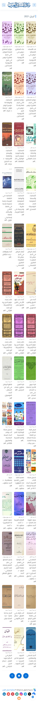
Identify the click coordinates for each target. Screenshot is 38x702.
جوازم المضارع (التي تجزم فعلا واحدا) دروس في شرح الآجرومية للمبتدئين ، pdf (19, 109)
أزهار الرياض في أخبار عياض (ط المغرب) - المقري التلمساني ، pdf (32, 259)
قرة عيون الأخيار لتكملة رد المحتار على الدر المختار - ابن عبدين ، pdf (31, 391)
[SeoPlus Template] (34, 689)
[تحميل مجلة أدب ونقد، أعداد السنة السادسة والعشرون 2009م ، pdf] (7, 413)
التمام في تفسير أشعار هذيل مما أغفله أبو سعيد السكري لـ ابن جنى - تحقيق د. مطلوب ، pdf (31, 570)
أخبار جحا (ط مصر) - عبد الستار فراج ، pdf (8, 617)
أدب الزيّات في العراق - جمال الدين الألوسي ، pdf (19, 617)
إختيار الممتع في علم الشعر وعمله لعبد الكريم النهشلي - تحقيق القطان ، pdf (7, 567)
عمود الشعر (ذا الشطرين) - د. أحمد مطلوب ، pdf (7, 524)
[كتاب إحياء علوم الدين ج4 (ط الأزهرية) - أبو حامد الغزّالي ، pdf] (7, 283)
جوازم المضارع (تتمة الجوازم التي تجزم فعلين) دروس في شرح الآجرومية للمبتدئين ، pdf (7, 59)
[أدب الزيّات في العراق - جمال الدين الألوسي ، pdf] (19, 597)
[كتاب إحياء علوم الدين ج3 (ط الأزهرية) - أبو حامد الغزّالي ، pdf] (31, 326)
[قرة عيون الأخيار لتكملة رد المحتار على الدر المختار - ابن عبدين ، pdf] (31, 368)
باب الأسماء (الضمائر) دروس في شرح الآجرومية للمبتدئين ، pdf (32, 57)
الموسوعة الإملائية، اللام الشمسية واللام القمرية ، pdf (19, 435)
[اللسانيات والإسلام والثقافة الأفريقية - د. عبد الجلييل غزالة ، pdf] (7, 134)
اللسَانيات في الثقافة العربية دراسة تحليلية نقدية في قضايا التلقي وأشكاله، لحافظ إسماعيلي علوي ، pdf (7, 207)
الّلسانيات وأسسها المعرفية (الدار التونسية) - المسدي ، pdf (31, 202)
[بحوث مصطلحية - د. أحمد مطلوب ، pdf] (7, 461)
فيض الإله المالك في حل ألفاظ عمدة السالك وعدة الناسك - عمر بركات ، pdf (31, 437)
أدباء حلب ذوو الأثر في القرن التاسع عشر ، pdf (19, 303)
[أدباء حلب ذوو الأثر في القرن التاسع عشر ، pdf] (19, 283)
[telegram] (25, 694)
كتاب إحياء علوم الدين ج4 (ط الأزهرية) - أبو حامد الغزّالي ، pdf (7, 305)
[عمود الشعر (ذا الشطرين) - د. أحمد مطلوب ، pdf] (7, 504)
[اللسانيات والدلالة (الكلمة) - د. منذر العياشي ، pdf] (31, 134)
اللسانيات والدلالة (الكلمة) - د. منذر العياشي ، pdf (31, 156)
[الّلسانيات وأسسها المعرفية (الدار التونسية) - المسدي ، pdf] (31, 179)
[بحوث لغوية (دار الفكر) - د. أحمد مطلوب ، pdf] (31, 504)
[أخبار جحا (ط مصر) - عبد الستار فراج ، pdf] (7, 597)
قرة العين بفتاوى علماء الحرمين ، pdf (19, 387)
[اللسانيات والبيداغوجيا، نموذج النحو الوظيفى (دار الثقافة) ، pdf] (19, 134)
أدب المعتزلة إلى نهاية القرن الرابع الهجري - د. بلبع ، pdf (31, 618)
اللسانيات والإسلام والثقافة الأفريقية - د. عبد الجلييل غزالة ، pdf (7, 157)
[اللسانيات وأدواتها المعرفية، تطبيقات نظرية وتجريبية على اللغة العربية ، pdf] (19, 179)
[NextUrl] (12, 675)
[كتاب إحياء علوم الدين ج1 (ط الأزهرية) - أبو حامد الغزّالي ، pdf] (7, 326)
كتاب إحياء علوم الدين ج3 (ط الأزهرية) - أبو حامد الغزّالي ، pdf (31, 347)
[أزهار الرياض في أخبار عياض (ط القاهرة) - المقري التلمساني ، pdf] (19, 235)
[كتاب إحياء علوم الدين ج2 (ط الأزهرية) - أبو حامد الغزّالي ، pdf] (19, 326)
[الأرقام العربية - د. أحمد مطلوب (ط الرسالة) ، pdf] (19, 504)
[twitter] (29, 694)
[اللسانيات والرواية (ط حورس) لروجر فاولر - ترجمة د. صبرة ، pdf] (7, 83)
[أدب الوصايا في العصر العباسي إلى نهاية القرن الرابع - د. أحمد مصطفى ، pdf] (19, 543)
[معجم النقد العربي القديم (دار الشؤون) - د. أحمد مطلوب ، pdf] (19, 461)
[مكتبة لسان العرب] (19, 5)
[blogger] (19, 698)
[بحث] (3, 5)
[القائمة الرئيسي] (34, 5)
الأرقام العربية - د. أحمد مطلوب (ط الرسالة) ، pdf (19, 524)
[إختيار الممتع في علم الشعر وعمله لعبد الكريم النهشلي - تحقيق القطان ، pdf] (7, 543)
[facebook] (33, 694)
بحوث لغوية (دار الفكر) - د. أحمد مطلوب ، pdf (31, 524)
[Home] (19, 675)
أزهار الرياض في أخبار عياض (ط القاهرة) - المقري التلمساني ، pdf (20, 259)
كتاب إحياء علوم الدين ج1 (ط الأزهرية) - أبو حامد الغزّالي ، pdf (7, 347)
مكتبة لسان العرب (8, 689)
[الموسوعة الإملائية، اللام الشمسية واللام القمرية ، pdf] (19, 413)
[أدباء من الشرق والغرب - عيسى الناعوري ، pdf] (31, 283)
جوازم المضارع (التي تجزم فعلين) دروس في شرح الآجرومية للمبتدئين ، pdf (31, 108)
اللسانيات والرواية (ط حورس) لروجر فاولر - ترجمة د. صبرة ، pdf (7, 105)
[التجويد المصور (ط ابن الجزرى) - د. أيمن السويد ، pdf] (19, 639)
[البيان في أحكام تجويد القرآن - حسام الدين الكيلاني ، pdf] (7, 639)
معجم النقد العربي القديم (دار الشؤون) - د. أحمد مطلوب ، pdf (19, 483)
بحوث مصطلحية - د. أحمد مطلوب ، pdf (7, 481)
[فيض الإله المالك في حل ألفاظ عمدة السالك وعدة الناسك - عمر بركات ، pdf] (31, 413)
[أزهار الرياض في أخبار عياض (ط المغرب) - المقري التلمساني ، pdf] (31, 235)
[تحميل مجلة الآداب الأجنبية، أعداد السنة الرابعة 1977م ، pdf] (31, 461)
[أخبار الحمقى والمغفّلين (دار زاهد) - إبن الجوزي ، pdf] (31, 639)
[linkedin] (4, 694)
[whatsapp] (16, 694)
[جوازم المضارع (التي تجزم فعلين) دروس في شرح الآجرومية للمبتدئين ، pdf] (31, 83)
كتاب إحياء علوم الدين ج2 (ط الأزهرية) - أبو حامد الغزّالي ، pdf (19, 347)
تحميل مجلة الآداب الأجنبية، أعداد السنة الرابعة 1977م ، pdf (31, 483)
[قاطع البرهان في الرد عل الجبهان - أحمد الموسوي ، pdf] (7, 368)
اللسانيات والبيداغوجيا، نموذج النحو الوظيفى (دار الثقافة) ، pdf (19, 156)
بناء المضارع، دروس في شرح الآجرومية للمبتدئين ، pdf (19, 56)
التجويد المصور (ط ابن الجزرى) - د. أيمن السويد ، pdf (19, 661)
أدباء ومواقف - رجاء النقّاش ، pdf (7, 254)
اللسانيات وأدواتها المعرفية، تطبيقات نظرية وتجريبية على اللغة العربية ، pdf (19, 205)
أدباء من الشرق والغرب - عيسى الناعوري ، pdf (31, 303)
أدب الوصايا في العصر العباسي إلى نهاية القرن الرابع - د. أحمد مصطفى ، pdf (19, 567)
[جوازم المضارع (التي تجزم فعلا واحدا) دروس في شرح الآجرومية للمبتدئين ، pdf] (19, 83)
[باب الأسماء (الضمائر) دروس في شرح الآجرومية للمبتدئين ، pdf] (31, 33)
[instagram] (21, 694)
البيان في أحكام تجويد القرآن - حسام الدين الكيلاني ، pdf (7, 661)
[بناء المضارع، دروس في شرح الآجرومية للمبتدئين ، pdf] (19, 33)
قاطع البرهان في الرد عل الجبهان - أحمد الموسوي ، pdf (7, 391)
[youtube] (8, 694)
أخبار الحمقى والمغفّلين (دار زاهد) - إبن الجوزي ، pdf (31, 661)
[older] (25, 675)
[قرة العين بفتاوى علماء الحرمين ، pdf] (19, 368)
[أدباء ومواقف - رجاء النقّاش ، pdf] (7, 235)
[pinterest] (12, 694)
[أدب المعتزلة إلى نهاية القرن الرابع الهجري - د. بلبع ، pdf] (31, 597)
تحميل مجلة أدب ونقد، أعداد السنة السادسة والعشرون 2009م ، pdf (7, 436)
